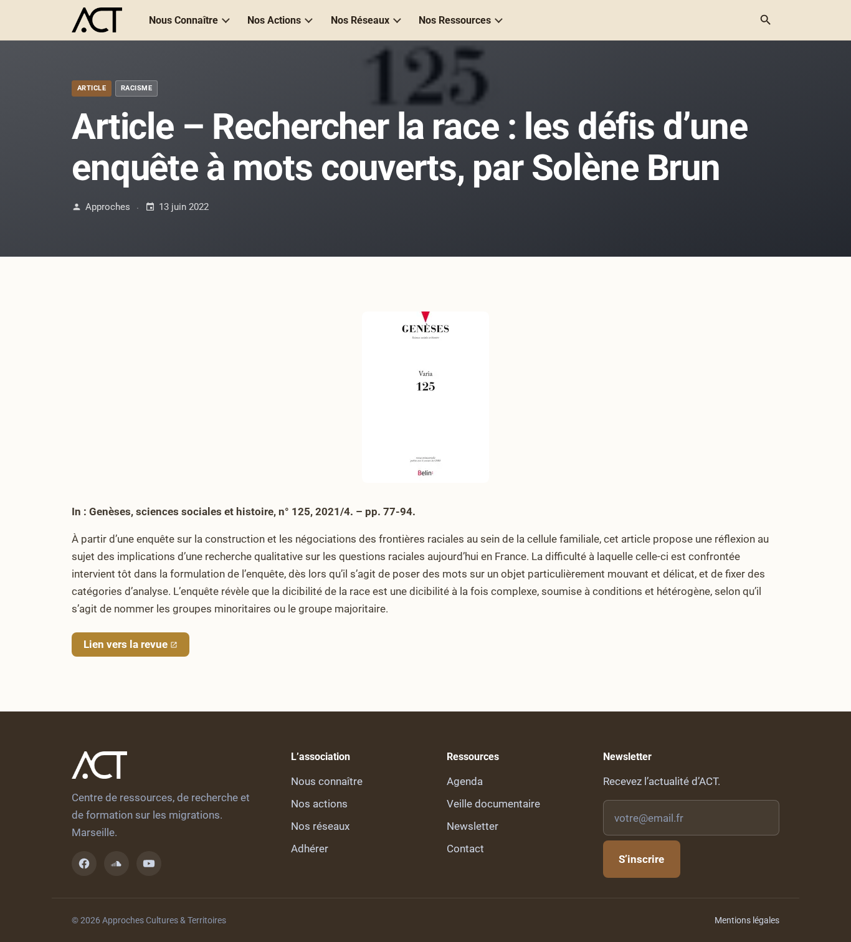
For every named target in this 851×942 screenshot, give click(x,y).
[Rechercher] (765, 20)
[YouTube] (148, 863)
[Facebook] (84, 863)
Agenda (465, 781)
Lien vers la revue (125, 644)
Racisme (136, 88)
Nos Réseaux (360, 20)
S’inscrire (641, 859)
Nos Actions (274, 20)
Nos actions (319, 803)
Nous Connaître (183, 20)
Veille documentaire (493, 803)
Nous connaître (327, 781)
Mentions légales (747, 920)
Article (91, 88)
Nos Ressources (455, 20)
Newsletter (472, 826)
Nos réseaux (320, 826)
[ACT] (97, 19)
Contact (465, 848)
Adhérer (309, 848)
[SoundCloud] (116, 863)
